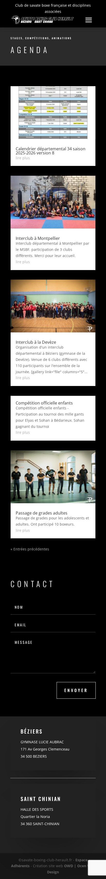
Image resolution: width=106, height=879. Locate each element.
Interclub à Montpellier (38, 238)
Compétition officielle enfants (44, 403)
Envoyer (76, 690)
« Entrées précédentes (30, 549)
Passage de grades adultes (41, 513)
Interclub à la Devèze (36, 342)
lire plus (23, 157)
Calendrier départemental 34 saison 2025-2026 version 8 (50, 151)
